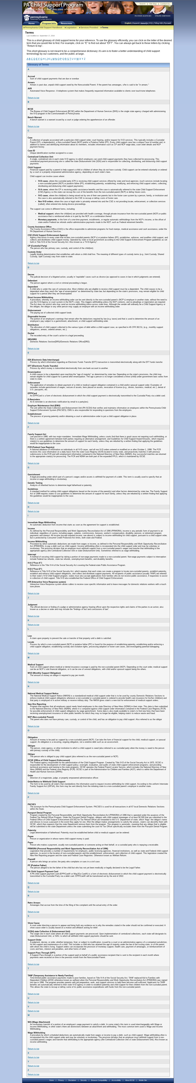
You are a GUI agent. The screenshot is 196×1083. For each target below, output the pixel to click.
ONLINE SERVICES (162, 16)
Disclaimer (72, 1080)
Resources (66, 23)
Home (31, 23)
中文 (151, 23)
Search (142, 4)
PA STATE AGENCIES (143, 16)
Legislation (71, 27)
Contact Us (165, 4)
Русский (167, 23)
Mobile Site (143, 1080)
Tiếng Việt (158, 23)
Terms (105, 27)
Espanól (136, 23)
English (128, 23)
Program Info (49, 23)
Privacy (61, 1080)
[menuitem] (144, 16)
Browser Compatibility (99, 1080)
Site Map (153, 4)
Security (84, 1080)
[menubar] (144, 16)
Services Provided (89, 27)
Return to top (33, 98)
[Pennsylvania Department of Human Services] (37, 18)
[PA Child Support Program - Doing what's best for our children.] (53, 6)
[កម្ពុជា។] (144, 23)
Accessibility (116, 1080)
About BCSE (129, 1080)
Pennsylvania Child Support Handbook (43, 27)
